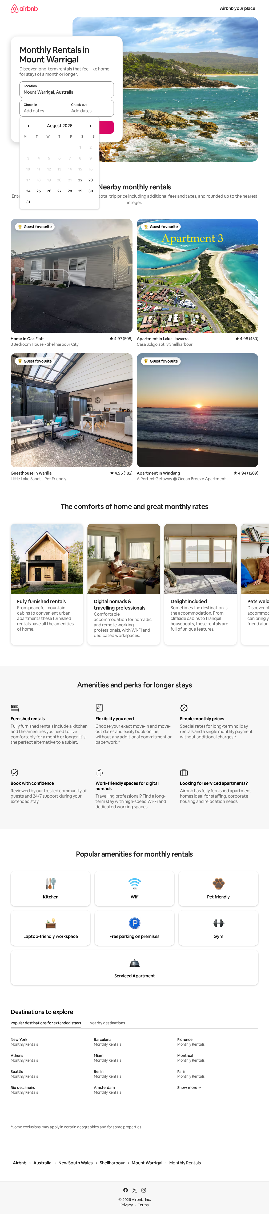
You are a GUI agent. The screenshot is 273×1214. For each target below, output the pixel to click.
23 (91, 180)
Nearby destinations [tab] (107, 1023)
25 (39, 191)
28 (70, 191)
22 (80, 180)
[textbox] (43, 111)
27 (59, 191)
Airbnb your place (237, 8)
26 (49, 191)
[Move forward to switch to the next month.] (90, 126)
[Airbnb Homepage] (24, 8)
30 (91, 191)
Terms (143, 1205)
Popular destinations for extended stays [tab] (46, 1023)
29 (80, 191)
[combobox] (67, 92)
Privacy (127, 1205)
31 (28, 202)
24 (28, 191)
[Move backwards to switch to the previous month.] (28, 126)
